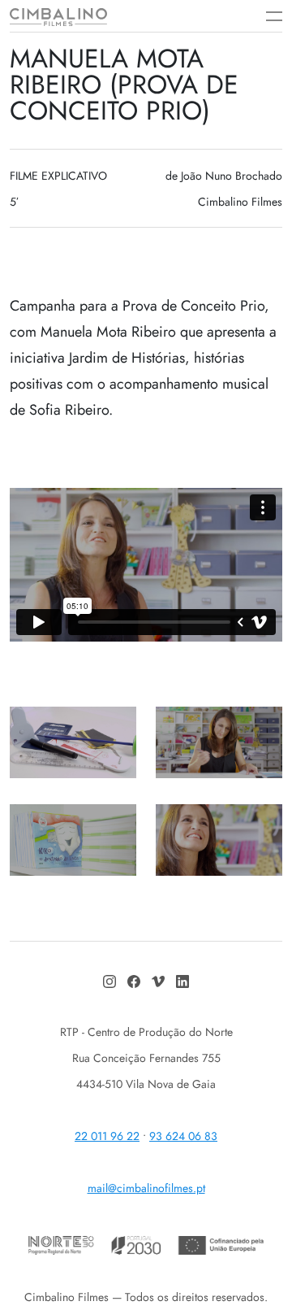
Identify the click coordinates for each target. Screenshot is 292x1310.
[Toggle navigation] (266, 16)
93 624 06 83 (183, 1136)
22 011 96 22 (107, 1136)
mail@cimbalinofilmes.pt (146, 1188)
